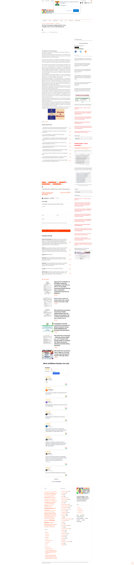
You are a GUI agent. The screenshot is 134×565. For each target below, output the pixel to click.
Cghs (62, 502)
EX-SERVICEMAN (64, 512)
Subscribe (77, 47)
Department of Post (50, 502)
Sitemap (46, 532)
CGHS (61, 20)
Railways (63, 536)
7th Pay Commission (48, 540)
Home (78, 515)
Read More (56, 303)
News (50, 20)
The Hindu (46, 121)
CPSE (53, 500)
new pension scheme (65, 525)
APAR (56, 493)
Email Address (63, 5)
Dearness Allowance (65, 504)
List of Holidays (77, 20)
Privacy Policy (47, 542)
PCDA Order (51, 514)
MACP (63, 523)
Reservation (63, 538)
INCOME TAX (64, 515)
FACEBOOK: (57, 198)
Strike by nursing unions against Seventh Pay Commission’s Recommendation (47, 193)
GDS (51, 505)
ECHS (47, 503)
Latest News (77, 55)
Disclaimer (47, 537)
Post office (63, 535)
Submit (76, 10)
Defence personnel (64, 507)
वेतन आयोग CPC (55, 20)
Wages (63, 543)
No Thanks (69, 10)
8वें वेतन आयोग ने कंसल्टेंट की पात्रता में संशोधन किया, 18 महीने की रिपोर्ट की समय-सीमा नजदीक (61, 300)
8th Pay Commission (65, 491)
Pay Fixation (46, 514)
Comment (44, 206)
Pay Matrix (63, 530)
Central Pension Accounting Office (51, 494)
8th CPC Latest (45, 279)
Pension (63, 531)
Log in (79, 507)
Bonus (63, 496)
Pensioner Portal (47, 517)
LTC (62, 522)
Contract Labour (49, 499)
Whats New (45, 20)
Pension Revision (64, 533)
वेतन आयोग (63, 544)
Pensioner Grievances (52, 516)
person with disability (52, 518)
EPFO (50, 503)
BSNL (45, 494)
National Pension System (50, 513)
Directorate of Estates (65, 509)
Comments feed (80, 510)
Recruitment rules (48, 524)
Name (43, 215)
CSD (65, 20)
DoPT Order (71, 20)
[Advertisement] (56, 42)
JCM (62, 517)
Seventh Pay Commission (66, 541)
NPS (46, 545)
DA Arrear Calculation (48, 548)
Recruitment (51, 522)
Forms (49, 505)
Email (58, 215)
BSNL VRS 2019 (64, 497)
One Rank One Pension (65, 528)
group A (50, 506)
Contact (46, 543)
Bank (62, 494)
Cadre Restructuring (65, 499)
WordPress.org (80, 512)
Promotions (47, 520)
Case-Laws (63, 501)
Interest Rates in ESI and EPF (65, 192)
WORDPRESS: (52, 198)
